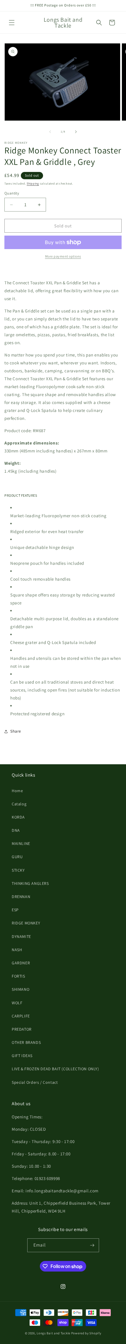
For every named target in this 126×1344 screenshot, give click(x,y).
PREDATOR (22, 1029)
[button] (11, 22)
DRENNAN (21, 896)
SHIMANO (20, 989)
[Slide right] (75, 131)
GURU (17, 856)
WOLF (17, 1002)
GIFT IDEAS (22, 1055)
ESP (15, 909)
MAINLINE (21, 843)
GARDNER (21, 963)
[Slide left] (50, 131)
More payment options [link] (63, 256)
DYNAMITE (21, 936)
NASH (17, 949)
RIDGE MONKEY (26, 923)
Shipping (33, 183)
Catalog (19, 804)
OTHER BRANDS (26, 1042)
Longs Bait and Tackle (53, 1333)
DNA (16, 830)
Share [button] (15, 731)
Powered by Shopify (86, 1333)
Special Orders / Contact (35, 1082)
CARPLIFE (21, 1016)
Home (17, 790)
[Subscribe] (92, 1245)
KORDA (18, 817)
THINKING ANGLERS (30, 883)
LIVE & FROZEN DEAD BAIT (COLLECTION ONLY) (55, 1068)
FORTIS (18, 976)
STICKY (18, 870)
